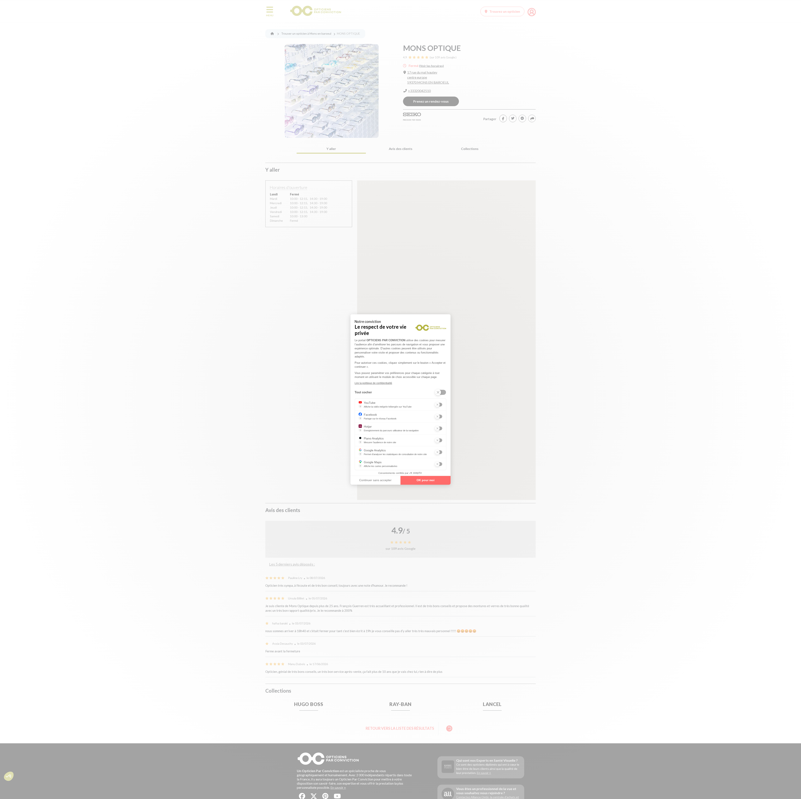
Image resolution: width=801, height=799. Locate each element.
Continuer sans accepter (375, 480)
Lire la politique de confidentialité (373, 383)
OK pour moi (426, 480)
